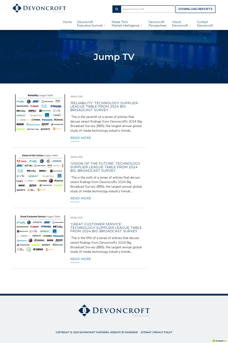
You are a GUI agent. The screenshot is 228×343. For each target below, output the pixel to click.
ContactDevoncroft (205, 24)
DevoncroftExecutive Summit (90, 24)
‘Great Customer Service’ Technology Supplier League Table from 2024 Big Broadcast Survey (106, 227)
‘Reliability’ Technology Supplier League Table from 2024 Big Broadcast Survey (104, 106)
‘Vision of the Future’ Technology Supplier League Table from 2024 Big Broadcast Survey (105, 167)
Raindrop (131, 332)
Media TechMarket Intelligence (126, 24)
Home (67, 22)
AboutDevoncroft (180, 24)
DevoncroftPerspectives (158, 24)
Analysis (76, 96)
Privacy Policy (162, 332)
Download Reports (195, 9)
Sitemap (146, 332)
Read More (80, 138)
